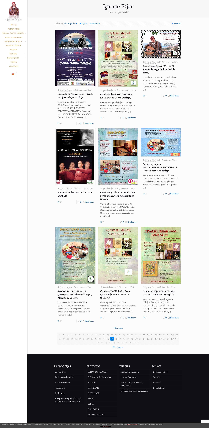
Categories (71, 23)
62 (102, 342)
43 (108, 338)
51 (140, 338)
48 (128, 338)
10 (96, 334)
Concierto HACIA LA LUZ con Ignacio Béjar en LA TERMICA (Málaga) (115, 294)
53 (148, 338)
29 (172, 334)
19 (132, 334)
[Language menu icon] (14, 74)
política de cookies (132, 424)
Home (110, 12)
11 (100, 334)
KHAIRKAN (93, 388)
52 (144, 338)
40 (96, 338)
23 (148, 334)
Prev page (119, 328)
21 (140, 334)
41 (100, 338)
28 (168, 334)
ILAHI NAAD (94, 393)
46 (120, 338)
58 (168, 338)
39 (92, 338)
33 (68, 338)
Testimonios (60, 388)
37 (84, 338)
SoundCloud (158, 388)
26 (160, 334)
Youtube (156, 377)
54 (152, 338)
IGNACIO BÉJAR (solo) (98, 372)
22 (144, 334)
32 (64, 338)
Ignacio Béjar (65, 90)
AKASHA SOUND (96, 414)
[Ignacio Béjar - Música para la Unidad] (13, 11)
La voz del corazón (128, 377)
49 (132, 338)
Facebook (157, 382)
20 (136, 334)
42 (104, 338)
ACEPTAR (105, 426)
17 (124, 334)
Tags (83, 23)
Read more (89, 123)
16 (120, 334)
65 (114, 342)
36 (80, 338)
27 (164, 334)
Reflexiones (60, 393)
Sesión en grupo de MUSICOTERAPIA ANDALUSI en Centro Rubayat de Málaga (160, 167)
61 (98, 342)
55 (156, 338)
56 (160, 338)
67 (122, 342)
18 (128, 334)
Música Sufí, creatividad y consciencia (132, 384)
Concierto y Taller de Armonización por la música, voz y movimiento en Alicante (117, 196)
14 (112, 334)
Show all (177, 23)
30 (176, 334)
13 (108, 334)
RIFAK (91, 398)
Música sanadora (62, 382)
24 (152, 334)
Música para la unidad (64, 377)
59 (172, 338)
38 (88, 338)
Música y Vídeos (160, 372)
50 (136, 338)
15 (116, 334)
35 (76, 338)
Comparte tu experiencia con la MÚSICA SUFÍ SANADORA (68, 400)
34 (72, 338)
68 (126, 342)
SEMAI (91, 404)
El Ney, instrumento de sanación (134, 391)
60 (176, 338)
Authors (94, 23)
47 (124, 338)
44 (112, 338)
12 (104, 334)
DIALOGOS (93, 409)
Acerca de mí (60, 372)
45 (116, 338)
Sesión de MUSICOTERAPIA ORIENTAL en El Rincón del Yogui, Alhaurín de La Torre (75, 294)
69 (130, 342)
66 (118, 342)
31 (60, 338)
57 (164, 338)
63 (106, 342)
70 (134, 342)
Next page (117, 347)
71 (138, 342)
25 (156, 334)
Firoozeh (91, 382)
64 (110, 342)
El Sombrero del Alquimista (99, 377)
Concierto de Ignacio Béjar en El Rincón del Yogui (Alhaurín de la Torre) (159, 69)
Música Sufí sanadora (130, 372)
